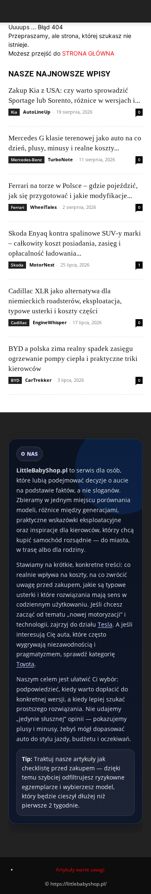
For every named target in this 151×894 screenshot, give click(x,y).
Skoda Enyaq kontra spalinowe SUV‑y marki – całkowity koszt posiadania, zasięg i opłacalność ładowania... (74, 243)
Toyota (25, 664)
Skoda (17, 265)
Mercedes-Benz (26, 160)
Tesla (105, 624)
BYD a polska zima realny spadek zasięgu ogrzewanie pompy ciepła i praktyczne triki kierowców (73, 359)
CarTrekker (38, 380)
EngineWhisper (50, 322)
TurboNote (60, 159)
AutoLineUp (36, 112)
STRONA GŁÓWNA (88, 53)
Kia (14, 112)
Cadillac (19, 322)
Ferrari (17, 207)
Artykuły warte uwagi (80, 869)
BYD (15, 380)
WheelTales (43, 207)
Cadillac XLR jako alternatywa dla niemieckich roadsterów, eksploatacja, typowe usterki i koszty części (65, 301)
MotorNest (42, 265)
